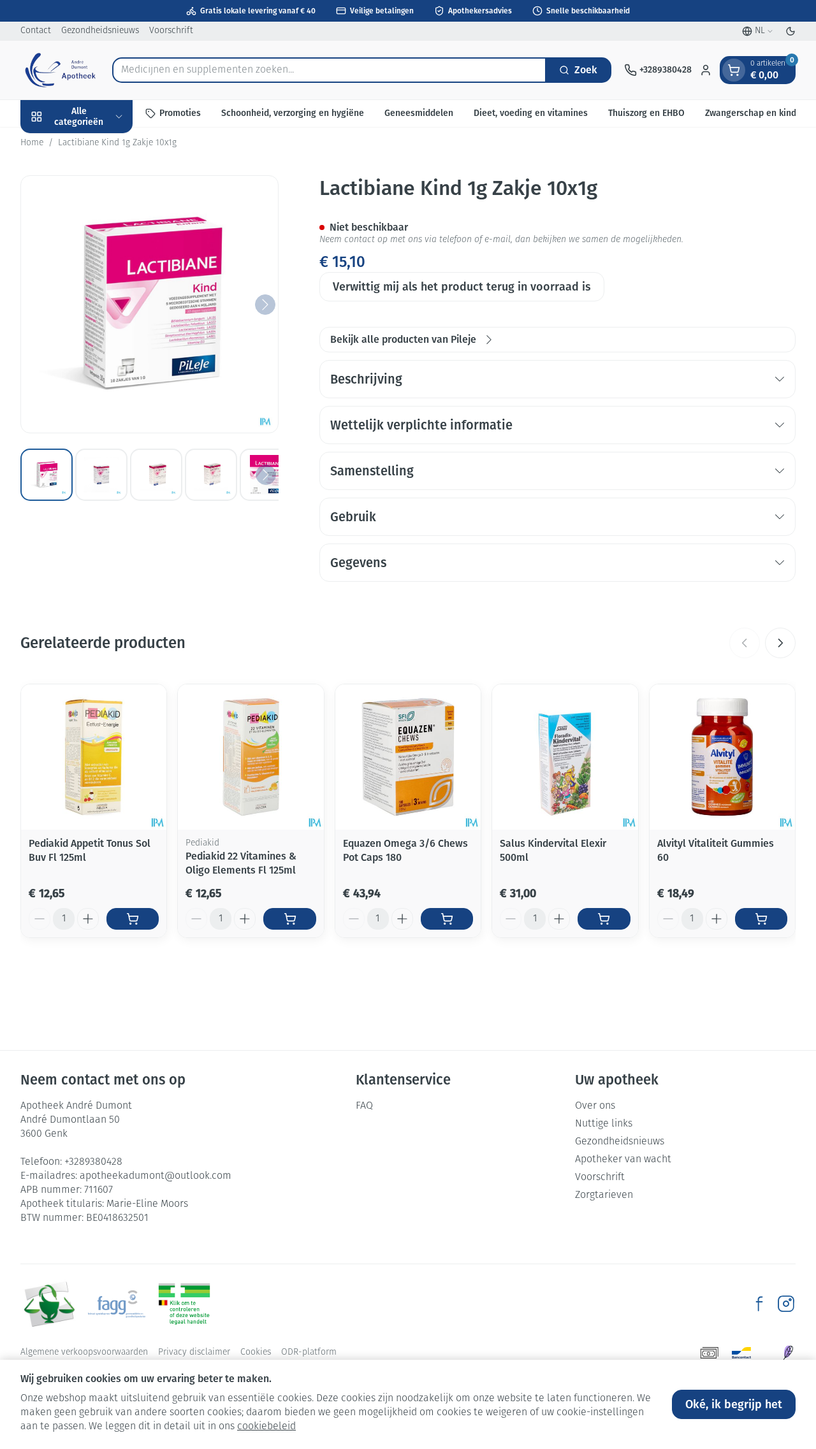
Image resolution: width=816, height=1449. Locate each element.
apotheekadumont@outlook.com (155, 1176)
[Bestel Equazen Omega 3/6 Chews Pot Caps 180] (447, 919)
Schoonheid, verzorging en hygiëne (292, 113)
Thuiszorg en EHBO (646, 113)
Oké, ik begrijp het (733, 1404)
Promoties (180, 113)
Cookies (255, 1352)
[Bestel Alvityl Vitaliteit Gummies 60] (761, 919)
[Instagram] (786, 1303)
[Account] (705, 70)
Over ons (595, 1106)
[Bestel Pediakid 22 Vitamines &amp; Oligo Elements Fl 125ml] (289, 919)
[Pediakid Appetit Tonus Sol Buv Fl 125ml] (93, 757)
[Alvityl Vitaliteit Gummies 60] (722, 757)
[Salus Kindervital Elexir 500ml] (565, 757)
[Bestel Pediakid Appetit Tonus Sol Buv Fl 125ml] (132, 919)
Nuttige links (603, 1124)
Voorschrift (171, 31)
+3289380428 (93, 1162)
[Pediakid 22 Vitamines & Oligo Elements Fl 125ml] (250, 757)
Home (31, 143)
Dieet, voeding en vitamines (531, 113)
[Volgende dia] (780, 643)
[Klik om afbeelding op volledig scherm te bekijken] (149, 304)
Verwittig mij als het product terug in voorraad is (462, 287)
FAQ (364, 1106)
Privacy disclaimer (194, 1352)
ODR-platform (309, 1352)
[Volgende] (265, 304)
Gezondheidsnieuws (100, 31)
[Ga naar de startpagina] (59, 70)
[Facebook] (759, 1303)
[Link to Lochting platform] (788, 1352)
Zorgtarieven (604, 1195)
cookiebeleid (266, 1427)
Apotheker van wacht (623, 1160)
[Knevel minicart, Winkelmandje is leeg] (733, 70)
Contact (35, 31)
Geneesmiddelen (418, 113)
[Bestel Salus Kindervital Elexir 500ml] (604, 919)
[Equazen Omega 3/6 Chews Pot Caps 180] (408, 757)
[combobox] (329, 70)
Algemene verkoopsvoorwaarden (84, 1352)
